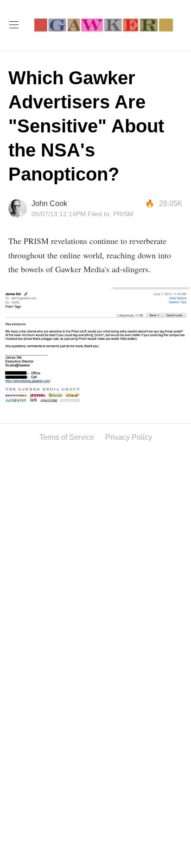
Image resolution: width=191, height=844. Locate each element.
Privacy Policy (128, 437)
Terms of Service (66, 437)
